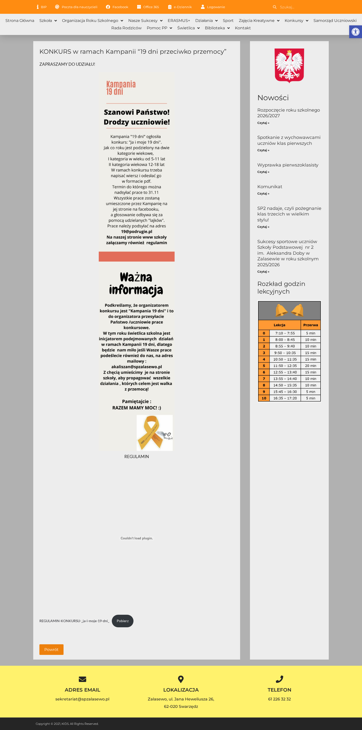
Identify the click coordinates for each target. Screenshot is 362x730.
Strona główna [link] (19, 20)
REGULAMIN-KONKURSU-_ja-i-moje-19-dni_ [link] (74, 621)
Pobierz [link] (123, 621)
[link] (355, 31)
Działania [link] (204, 20)
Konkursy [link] (294, 20)
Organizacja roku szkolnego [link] (90, 20)
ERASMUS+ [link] (179, 20)
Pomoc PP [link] (157, 28)
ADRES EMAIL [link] (82, 690)
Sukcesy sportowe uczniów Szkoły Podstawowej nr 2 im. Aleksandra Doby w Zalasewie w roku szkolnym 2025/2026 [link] (288, 253)
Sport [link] (228, 20)
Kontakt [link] (243, 28)
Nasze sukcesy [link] (143, 20)
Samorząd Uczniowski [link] (335, 20)
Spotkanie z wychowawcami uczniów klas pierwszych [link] (289, 140)
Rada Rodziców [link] (126, 28)
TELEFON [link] (279, 690)
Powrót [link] (51, 649)
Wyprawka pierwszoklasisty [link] (287, 165)
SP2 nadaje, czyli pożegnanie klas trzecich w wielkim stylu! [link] (289, 214)
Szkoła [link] (45, 20)
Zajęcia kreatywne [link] (257, 20)
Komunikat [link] (269, 186)
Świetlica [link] (186, 28)
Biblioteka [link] (215, 28)
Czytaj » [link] (263, 123)
